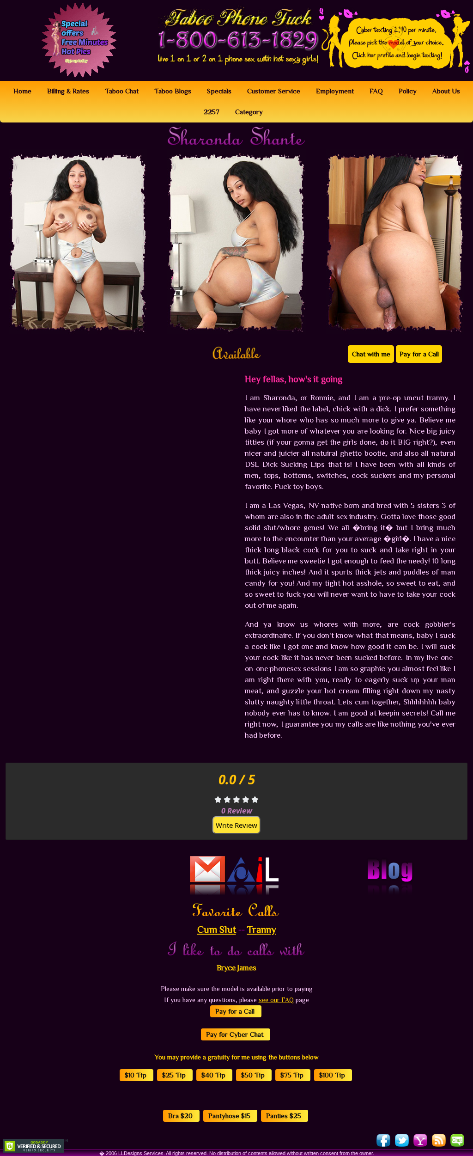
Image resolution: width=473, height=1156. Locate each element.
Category (249, 111)
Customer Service (273, 90)
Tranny (261, 929)
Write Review (236, 825)
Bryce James (236, 967)
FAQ (376, 90)
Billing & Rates (68, 90)
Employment (335, 90)
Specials (219, 90)
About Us (446, 90)
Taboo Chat (122, 90)
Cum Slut (216, 929)
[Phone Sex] (236, 27)
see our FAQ (276, 1000)
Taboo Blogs (172, 90)
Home (22, 90)
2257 (211, 111)
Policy (408, 90)
